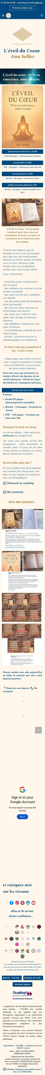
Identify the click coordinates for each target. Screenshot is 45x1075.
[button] (3, 15)
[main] (22, 54)
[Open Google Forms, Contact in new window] (38, 730)
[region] (22, 6)
